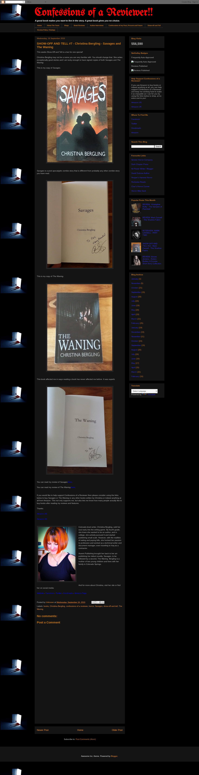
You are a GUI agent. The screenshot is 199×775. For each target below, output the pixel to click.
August (134, 297)
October (134, 288)
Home (39, 25)
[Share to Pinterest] (103, 602)
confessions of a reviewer (77, 606)
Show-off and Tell (154, 25)
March (134, 319)
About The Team (53, 25)
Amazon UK (136, 107)
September (136, 292)
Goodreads (136, 128)
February (135, 323)
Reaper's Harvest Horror (141, 177)
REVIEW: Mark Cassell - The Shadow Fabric (152, 218)
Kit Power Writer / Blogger (142, 169)
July (133, 301)
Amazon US (136, 102)
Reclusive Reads (138, 182)
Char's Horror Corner (140, 186)
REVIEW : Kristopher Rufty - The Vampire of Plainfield (152, 206)
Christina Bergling (57, 606)
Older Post (117, 730)
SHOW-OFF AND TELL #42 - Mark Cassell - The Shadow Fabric (152, 246)
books (46, 606)
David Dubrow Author (140, 173)
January (134, 279)
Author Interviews (97, 25)
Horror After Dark (138, 191)
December (135, 332)
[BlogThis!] (95, 602)
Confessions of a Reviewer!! (94, 12)
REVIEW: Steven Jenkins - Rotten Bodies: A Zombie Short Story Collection (152, 260)
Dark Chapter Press (139, 164)
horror (91, 606)
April (133, 314)
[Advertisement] (79, 705)
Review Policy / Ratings (46, 30)
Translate (151, 394)
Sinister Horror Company (142, 160)
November (135, 283)
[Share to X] (98, 602)
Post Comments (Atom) (86, 739)
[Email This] (92, 602)
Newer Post (43, 730)
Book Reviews (79, 25)
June (133, 305)
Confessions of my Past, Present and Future (126, 25)
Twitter (134, 124)
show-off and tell (111, 606)
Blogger (114, 756)
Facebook (135, 119)
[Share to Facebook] (100, 602)
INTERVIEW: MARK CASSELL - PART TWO (151, 233)
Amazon (134, 132)
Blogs (66, 25)
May (133, 310)
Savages (98, 606)
